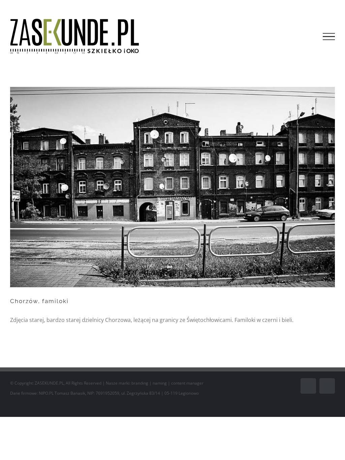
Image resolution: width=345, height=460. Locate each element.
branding (139, 383)
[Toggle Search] (306, 36)
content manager (187, 383)
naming (160, 383)
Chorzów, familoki (39, 301)
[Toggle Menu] (329, 36)
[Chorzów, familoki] (172, 187)
